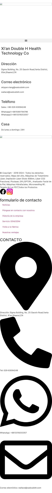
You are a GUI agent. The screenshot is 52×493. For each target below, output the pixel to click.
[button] (26, 40)
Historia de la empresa (12, 216)
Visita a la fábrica (10, 227)
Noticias (6, 205)
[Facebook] (3, 192)
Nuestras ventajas (10, 232)
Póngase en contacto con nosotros (18, 210)
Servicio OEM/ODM (11, 221)
